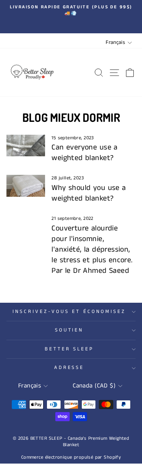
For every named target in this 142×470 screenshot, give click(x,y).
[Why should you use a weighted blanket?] (25, 186)
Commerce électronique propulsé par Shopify (71, 457)
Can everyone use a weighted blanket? (84, 152)
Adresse (69, 367)
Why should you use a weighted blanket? (88, 193)
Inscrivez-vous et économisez (69, 311)
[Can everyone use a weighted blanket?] (25, 146)
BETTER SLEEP (69, 349)
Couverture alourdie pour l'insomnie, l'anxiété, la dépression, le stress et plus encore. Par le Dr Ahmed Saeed (92, 249)
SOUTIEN (69, 330)
